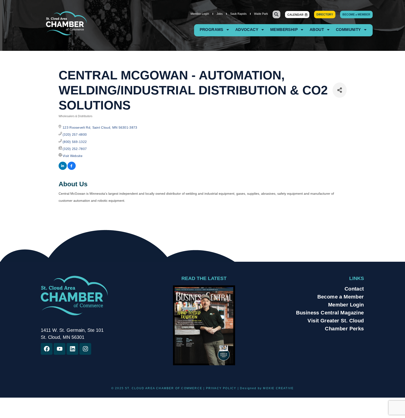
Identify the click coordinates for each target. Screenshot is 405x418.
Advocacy (246, 29)
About (317, 29)
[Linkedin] (72, 349)
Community (348, 29)
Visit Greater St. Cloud (336, 321)
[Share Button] (340, 90)
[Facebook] (46, 349)
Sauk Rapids (238, 13)
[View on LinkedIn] (63, 169)
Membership (284, 29)
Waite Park (261, 13)
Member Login (200, 13)
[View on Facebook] (72, 169)
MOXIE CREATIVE (278, 388)
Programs (211, 29)
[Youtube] (59, 349)
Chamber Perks (344, 329)
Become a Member (340, 297)
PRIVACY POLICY (221, 388)
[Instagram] (85, 349)
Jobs (220, 13)
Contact (354, 289)
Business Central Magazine (330, 313)
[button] (276, 14)
